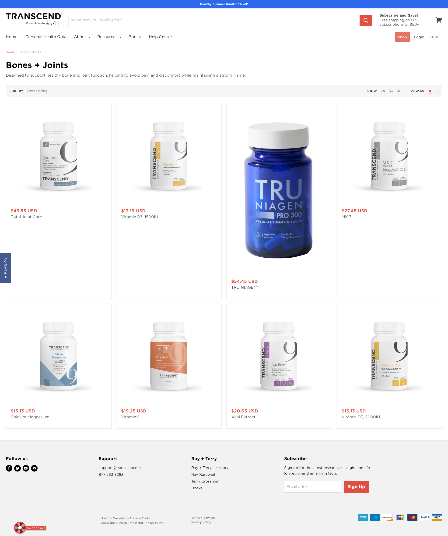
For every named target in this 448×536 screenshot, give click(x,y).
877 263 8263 (111, 474)
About (80, 37)
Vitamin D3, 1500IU (139, 217)
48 (399, 91)
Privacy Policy (201, 522)
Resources (108, 37)
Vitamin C (130, 417)
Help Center (160, 37)
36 (391, 91)
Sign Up (356, 486)
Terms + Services (203, 517)
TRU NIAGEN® (244, 287)
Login (419, 37)
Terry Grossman (205, 481)
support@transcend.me (120, 468)
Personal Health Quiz (46, 37)
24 (383, 91)
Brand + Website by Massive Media (125, 518)
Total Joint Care (26, 217)
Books (135, 37)
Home (12, 37)
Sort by (16, 91)
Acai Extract (243, 417)
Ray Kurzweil (203, 474)
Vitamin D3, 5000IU (361, 417)
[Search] (366, 20)
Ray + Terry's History (209, 468)
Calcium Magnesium (30, 417)
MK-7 (346, 217)
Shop (402, 37)
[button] (5, 268)
